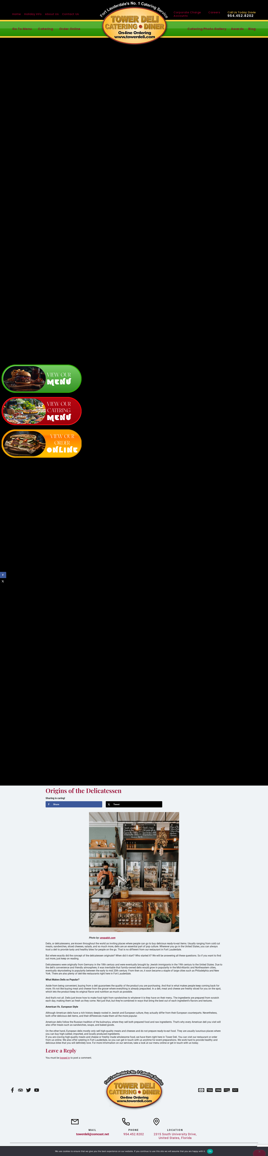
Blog (252, 29)
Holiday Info (33, 14)
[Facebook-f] (12, 1090)
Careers (214, 12)
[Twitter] (28, 1090)
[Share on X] (3, 581)
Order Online (69, 29)
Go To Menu (22, 29)
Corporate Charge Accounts (187, 14)
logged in (65, 1057)
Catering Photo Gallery (207, 29)
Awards (237, 29)
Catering (45, 29)
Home (16, 14)
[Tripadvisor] (20, 1090)
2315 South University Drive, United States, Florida (175, 1136)
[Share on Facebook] (3, 575)
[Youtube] (36, 1090)
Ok (210, 1151)
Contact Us (70, 14)
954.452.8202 (241, 16)
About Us (52, 14)
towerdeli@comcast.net (92, 1134)
